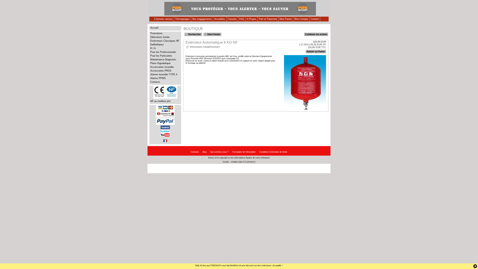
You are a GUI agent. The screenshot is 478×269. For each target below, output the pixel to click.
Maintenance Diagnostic (163, 59)
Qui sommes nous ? (219, 152)
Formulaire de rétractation (244, 152)
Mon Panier (286, 19)
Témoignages (182, 19)
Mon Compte (301, 19)
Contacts (155, 82)
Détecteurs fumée (160, 37)
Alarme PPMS (158, 78)
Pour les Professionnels (163, 52)
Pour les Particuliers (161, 55)
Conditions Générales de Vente (273, 152)
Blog (205, 152)
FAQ (241, 19)
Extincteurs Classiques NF (164, 40)
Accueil (154, 27)
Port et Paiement (268, 19)
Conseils (232, 19)
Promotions (156, 33)
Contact (315, 19)
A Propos (251, 19)
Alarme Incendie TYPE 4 (163, 74)
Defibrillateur (157, 44)
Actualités (219, 19)
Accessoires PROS (160, 70)
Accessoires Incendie (162, 67)
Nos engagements (202, 19)
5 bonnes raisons (163, 19)
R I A (153, 48)
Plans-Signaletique (160, 63)
